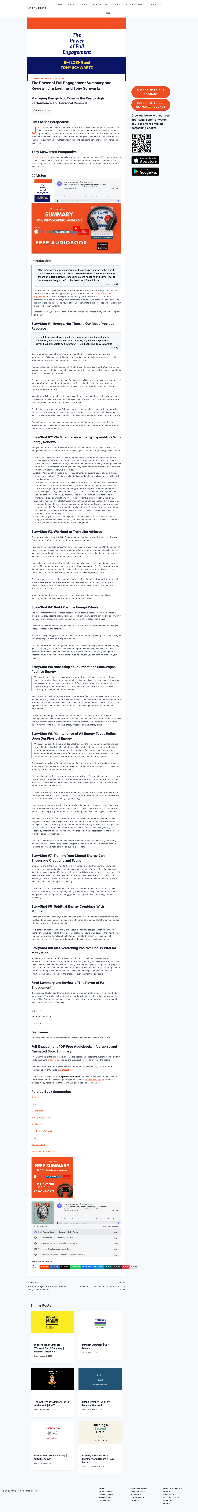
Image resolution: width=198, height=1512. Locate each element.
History (135, 1501)
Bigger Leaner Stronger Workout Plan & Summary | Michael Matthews (49, 1348)
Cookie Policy (105, 1492)
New (33, 78)
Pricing (83, 4)
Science (167, 1504)
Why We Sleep (38, 1144)
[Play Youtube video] (76, 228)
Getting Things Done (41, 1117)
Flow (34, 1104)
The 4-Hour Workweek (42, 1131)
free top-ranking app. (94, 1080)
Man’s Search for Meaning (43, 1151)
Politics (167, 1492)
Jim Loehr (42, 127)
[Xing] (195, 775)
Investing (168, 1501)
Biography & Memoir (172, 1489)
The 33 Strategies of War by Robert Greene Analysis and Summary (48, 1286)
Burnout (35, 1097)
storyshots (67, 1070)
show (47, 110)
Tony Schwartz (38, 157)
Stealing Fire (37, 1124)
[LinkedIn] (195, 751)
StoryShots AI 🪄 (101, 4)
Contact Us (155, 4)
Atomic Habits (38, 1111)
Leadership (168, 1495)
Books (71, 4)
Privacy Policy (106, 1495)
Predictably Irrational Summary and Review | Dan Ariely (102, 1286)
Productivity (58, 78)
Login (117, 4)
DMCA (101, 1489)
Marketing (136, 1495)
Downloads (104, 1501)
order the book (55, 1060)
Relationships (138, 1492)
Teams (59, 4)
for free (85, 1060)
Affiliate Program (135, 4)
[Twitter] (195, 756)
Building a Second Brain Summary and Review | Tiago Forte (98, 1459)
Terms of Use (105, 1498)
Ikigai (34, 1138)
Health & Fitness (171, 1498)
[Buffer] (195, 780)
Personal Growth (43, 78)
